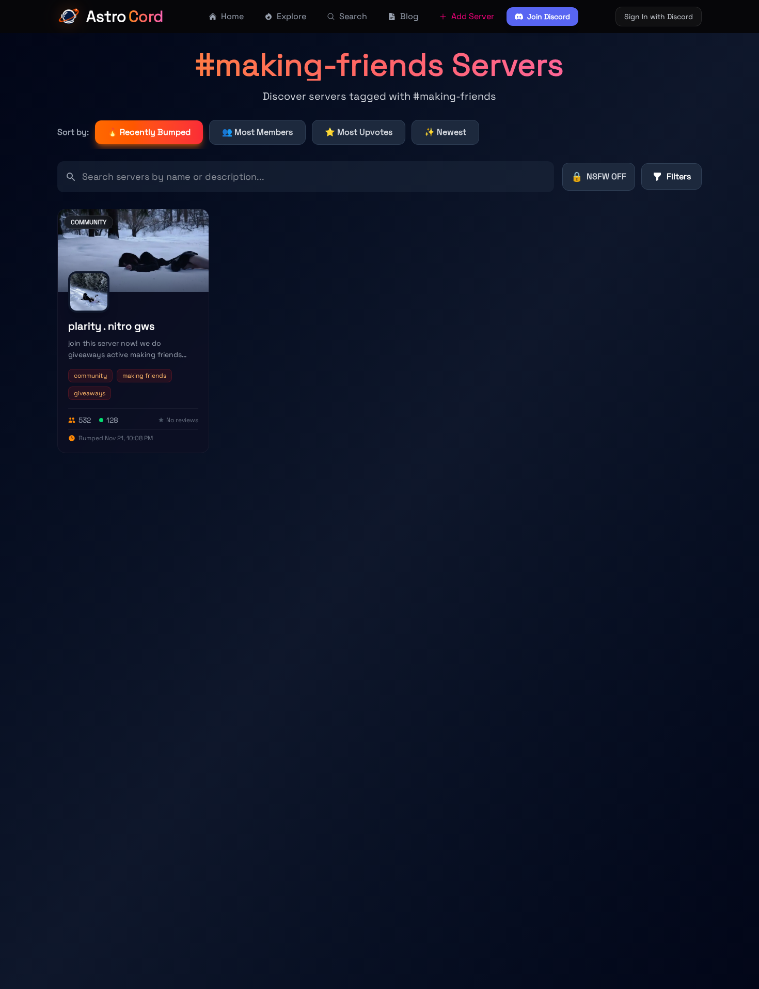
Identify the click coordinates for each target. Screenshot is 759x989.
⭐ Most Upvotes (358, 132)
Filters (679, 176)
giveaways (89, 393)
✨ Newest (445, 132)
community (90, 376)
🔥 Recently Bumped (149, 132)
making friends (144, 376)
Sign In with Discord (658, 16)
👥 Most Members (257, 132)
